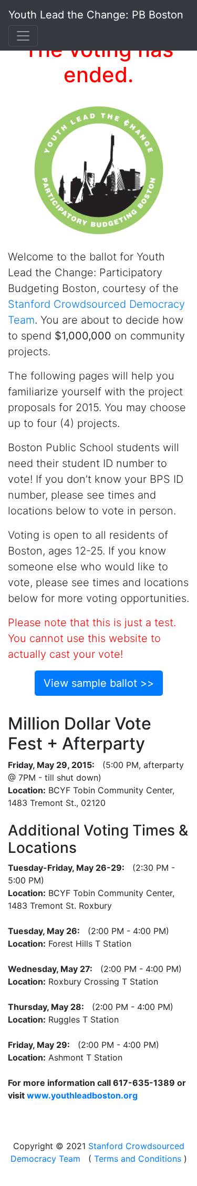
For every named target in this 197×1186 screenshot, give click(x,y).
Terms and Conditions (137, 1158)
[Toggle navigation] (23, 35)
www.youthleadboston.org (82, 1095)
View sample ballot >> (99, 683)
